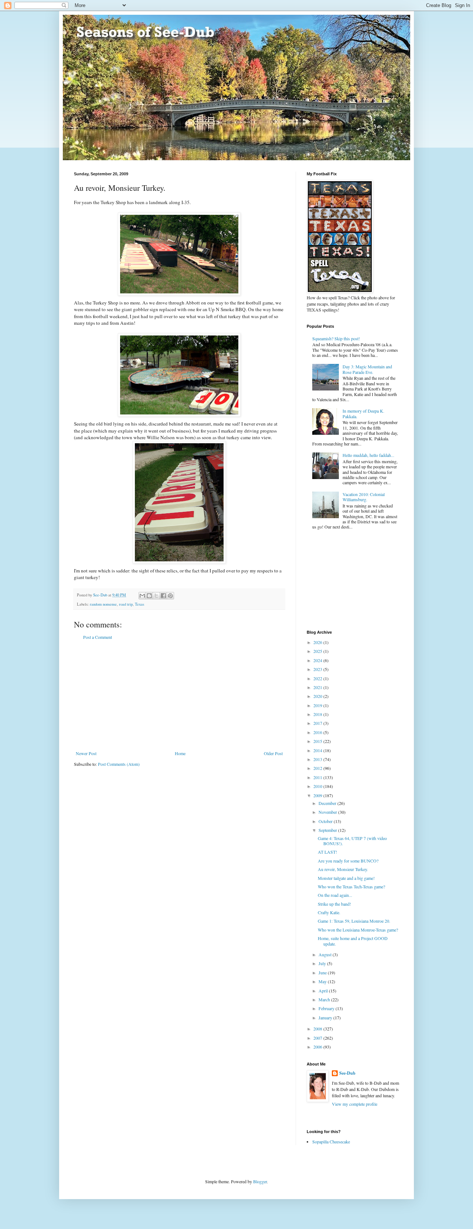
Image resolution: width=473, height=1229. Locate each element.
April (324, 991)
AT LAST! (327, 852)
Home (180, 753)
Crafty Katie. (329, 912)
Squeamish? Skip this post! (336, 338)
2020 (318, 696)
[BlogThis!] (149, 595)
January (326, 1017)
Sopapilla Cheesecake (331, 1141)
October (326, 821)
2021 (318, 687)
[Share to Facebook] (163, 595)
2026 (318, 642)
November (328, 812)
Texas (139, 604)
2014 (318, 750)
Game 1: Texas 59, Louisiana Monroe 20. (354, 921)
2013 (318, 759)
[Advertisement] (179, 695)
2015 (318, 741)
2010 (318, 786)
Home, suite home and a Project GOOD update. (353, 940)
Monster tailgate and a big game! (346, 878)
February (327, 1008)
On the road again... (335, 895)
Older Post (273, 753)
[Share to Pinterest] (170, 595)
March (325, 999)
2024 (318, 660)
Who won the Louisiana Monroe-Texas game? (358, 930)
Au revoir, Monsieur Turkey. (343, 869)
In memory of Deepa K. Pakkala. (363, 413)
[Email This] (142, 595)
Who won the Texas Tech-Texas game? (351, 886)
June (323, 972)
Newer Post (86, 753)
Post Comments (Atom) (119, 764)
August (326, 954)
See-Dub (347, 1073)
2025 (318, 651)
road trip (126, 604)
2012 (318, 768)
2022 (318, 678)
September (328, 830)
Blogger (260, 1181)
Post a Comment (97, 637)
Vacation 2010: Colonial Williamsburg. (364, 496)
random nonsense (103, 604)
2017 (318, 723)
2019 (318, 705)
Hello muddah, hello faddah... (368, 455)
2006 (318, 1047)
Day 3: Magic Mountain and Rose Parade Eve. (367, 369)
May (323, 981)
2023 (318, 669)
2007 (318, 1038)
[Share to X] (156, 595)
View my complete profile (354, 1104)
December (328, 803)
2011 (318, 777)
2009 (318, 795)
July (323, 963)
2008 (318, 1029)
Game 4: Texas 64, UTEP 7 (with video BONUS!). (352, 840)
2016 (318, 732)
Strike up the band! (334, 904)
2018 (318, 714)
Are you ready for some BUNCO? (348, 861)
